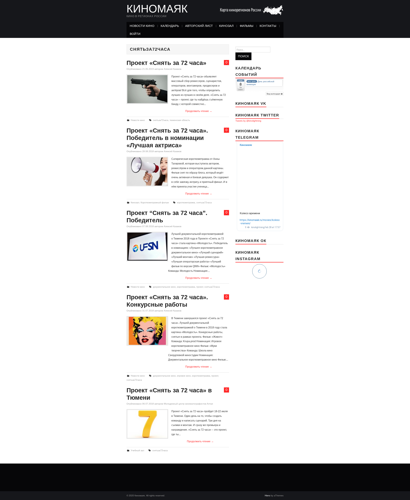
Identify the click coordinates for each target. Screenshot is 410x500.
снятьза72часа (160, 120)
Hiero (267, 495)
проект (199, 287)
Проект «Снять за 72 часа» (166, 62)
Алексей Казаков (172, 69)
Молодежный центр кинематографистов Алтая (188, 403)
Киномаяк (157, 9)
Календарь (170, 26)
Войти (135, 34)
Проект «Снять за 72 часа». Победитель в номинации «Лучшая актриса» (167, 138)
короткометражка (186, 202)
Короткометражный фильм (155, 202)
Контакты (268, 26)
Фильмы (246, 26)
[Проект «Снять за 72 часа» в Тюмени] (147, 424)
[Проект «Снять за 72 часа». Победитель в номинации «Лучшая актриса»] (147, 172)
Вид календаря (274, 93)
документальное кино (164, 287)
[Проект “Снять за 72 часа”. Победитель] (147, 247)
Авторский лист (199, 26)
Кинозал (226, 26)
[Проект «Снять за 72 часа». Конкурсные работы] (147, 331)
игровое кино (184, 375)
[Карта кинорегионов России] (251, 10)
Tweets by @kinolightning (248, 120)
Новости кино (142, 26)
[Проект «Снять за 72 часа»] (147, 89)
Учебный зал (137, 450)
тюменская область (180, 120)
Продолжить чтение (198, 111)
